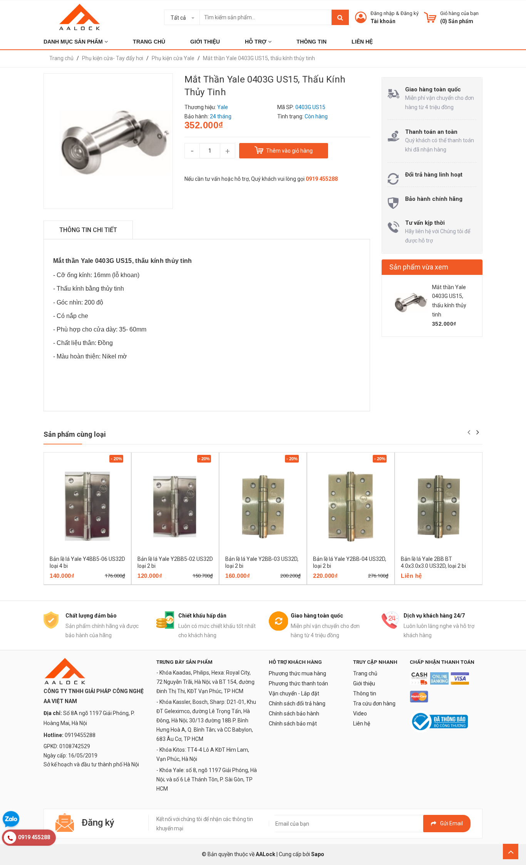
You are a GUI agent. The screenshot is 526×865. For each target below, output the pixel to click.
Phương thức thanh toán (298, 683)
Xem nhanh (114, 582)
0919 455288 (322, 179)
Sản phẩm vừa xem (418, 267)
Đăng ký (409, 13)
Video (360, 713)
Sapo (317, 854)
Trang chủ (365, 673)
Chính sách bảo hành (294, 713)
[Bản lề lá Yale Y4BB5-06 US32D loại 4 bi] (87, 506)
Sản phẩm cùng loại (75, 434)
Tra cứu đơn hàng (374, 703)
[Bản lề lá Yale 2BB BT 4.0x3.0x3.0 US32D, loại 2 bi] (438, 506)
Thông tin (364, 693)
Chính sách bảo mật (293, 723)
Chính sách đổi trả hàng (297, 703)
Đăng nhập (382, 13)
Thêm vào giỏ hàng (76, 582)
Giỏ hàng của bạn (459, 13)
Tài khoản (382, 21)
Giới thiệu (364, 683)
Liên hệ (361, 723)
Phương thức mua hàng (297, 673)
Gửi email (451, 823)
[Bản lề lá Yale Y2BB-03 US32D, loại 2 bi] (263, 506)
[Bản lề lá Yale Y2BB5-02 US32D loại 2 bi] (175, 506)
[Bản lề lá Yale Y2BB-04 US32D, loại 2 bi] (350, 506)
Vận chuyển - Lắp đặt (294, 693)
